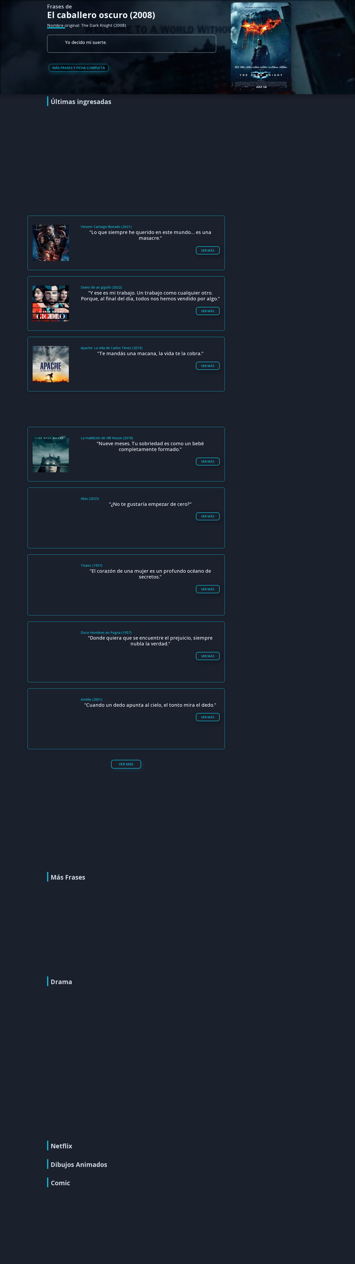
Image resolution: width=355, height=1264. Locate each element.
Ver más (207, 250)
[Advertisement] (178, 145)
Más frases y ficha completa (78, 67)
